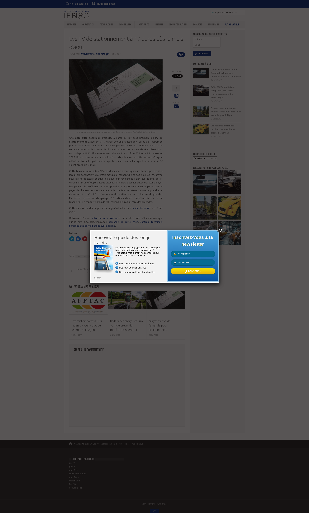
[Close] (219, 230)
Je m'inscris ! (193, 271)
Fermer (97, 278)
